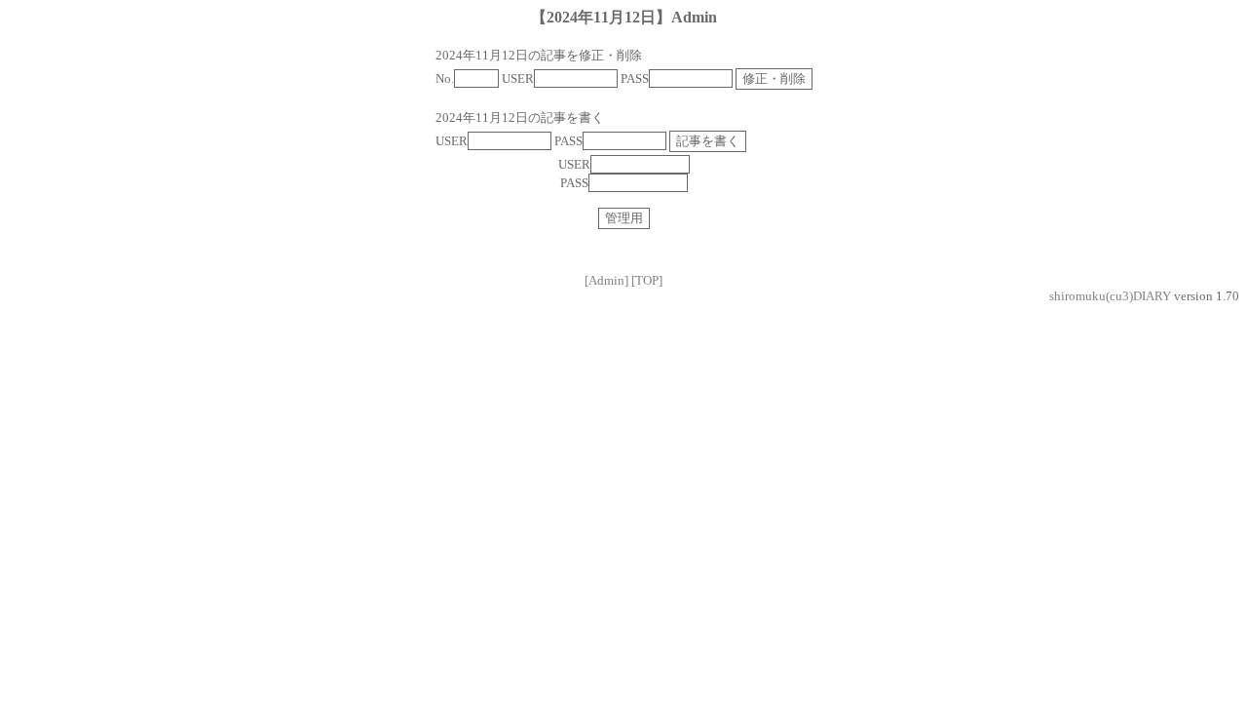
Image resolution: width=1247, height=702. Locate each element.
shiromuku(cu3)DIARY (1110, 296)
